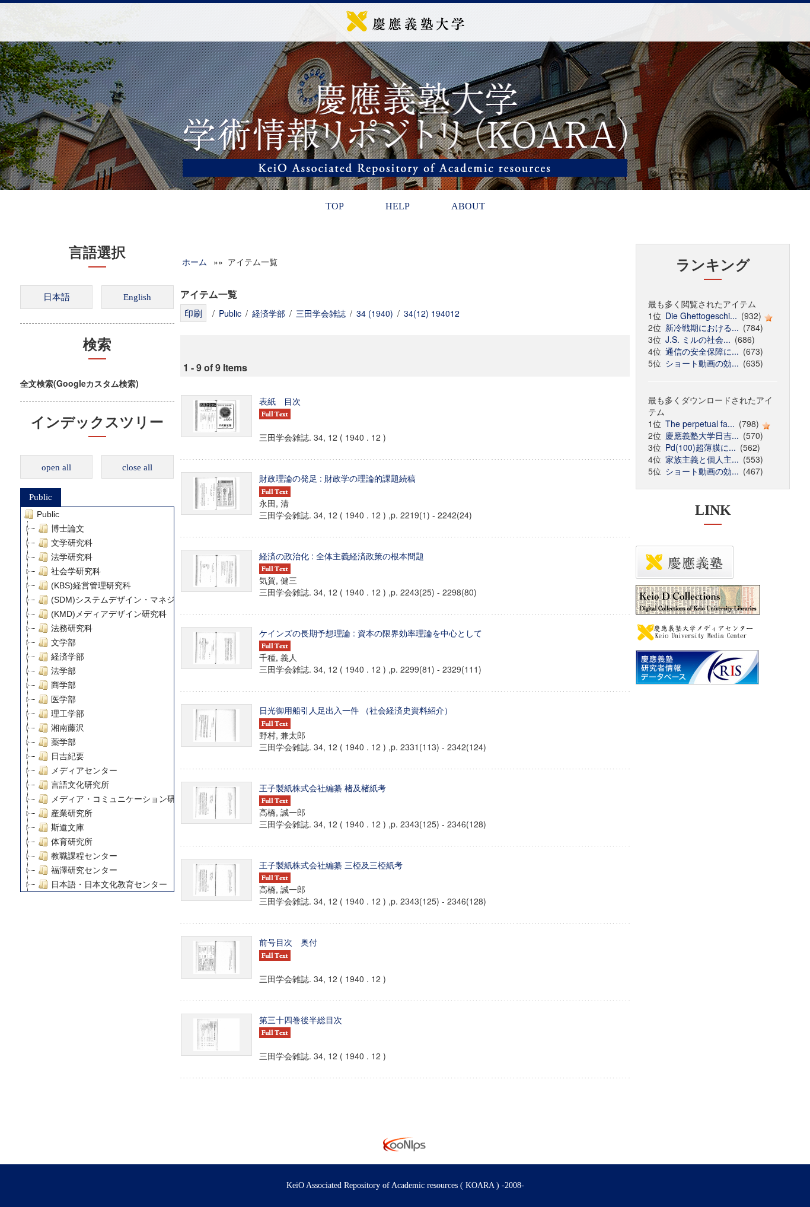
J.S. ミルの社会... (698, 339)
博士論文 (67, 528)
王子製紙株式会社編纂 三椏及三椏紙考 (331, 865)
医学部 (63, 699)
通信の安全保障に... (702, 351)
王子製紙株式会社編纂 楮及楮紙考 (322, 788)
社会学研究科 (76, 571)
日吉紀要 (67, 756)
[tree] (97, 699)
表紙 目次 (280, 401)
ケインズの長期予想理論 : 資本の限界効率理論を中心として (370, 633)
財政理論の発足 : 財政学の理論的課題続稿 (337, 478)
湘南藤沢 (67, 728)
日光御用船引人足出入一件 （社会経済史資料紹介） (355, 710)
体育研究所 (72, 841)
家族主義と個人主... (702, 459)
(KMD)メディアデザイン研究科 (109, 614)
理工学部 (67, 713)
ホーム (194, 261)
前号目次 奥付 (288, 942)
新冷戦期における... (702, 327)
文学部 (63, 642)
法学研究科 (72, 557)
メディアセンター (84, 770)
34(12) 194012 (432, 313)
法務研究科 (72, 628)
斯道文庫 (67, 827)
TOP (335, 206)
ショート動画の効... (702, 363)
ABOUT (468, 206)
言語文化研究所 (80, 784)
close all (137, 467)
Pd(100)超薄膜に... (700, 447)
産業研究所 (72, 813)
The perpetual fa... (700, 423)
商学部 (63, 685)
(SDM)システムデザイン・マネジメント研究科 (138, 599)
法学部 (63, 671)
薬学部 (63, 742)
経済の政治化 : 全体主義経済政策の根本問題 (341, 556)
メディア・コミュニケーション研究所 (121, 799)
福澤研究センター (84, 870)
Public (40, 497)
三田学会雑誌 (321, 313)
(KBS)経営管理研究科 (91, 585)
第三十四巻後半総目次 (300, 1020)
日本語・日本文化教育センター (109, 884)
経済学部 (67, 656)
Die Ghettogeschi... (701, 315)
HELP (397, 206)
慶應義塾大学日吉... (702, 435)
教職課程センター (84, 856)
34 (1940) (374, 313)
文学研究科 (72, 542)
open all (56, 467)
